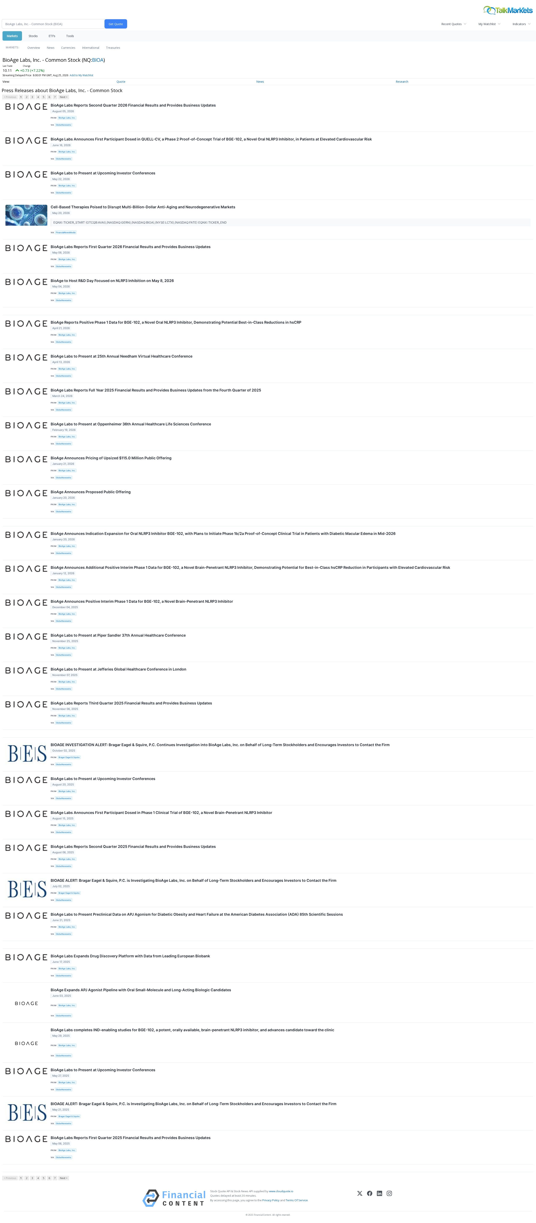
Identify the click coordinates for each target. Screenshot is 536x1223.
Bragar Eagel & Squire (69, 757)
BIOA (97, 59)
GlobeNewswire (63, 125)
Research (402, 82)
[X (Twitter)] (360, 1198)
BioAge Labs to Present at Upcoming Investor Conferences (103, 173)
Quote (121, 82)
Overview (33, 48)
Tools (70, 36)
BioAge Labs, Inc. (67, 118)
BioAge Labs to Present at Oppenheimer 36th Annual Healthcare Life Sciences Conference (131, 424)
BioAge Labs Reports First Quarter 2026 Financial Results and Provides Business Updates (131, 247)
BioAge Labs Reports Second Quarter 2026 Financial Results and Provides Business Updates (133, 105)
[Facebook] (369, 1198)
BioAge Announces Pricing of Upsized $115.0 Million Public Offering (111, 458)
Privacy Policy (271, 1200)
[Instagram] (389, 1198)
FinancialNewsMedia (65, 232)
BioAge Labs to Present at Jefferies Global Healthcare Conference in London (118, 669)
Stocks (33, 36)
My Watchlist (487, 24)
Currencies (68, 48)
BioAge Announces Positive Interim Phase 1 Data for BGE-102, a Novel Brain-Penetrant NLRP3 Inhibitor (142, 601)
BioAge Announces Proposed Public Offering (91, 492)
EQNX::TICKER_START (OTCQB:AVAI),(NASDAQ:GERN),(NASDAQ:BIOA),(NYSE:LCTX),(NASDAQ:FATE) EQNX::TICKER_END (140, 222)
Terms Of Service (297, 1200)
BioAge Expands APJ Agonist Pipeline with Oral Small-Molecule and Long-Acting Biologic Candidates (141, 990)
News (50, 48)
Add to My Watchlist (81, 75)
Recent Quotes (451, 24)
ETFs (52, 36)
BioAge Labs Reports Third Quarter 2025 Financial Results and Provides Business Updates (131, 703)
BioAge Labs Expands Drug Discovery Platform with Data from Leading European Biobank (130, 956)
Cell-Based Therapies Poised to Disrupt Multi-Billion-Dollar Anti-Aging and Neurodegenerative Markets (143, 207)
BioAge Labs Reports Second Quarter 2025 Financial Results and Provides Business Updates (133, 846)
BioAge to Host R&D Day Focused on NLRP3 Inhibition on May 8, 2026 (112, 280)
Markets (12, 36)
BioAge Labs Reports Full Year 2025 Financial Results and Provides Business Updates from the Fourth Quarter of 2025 (156, 390)
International (90, 48)
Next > (63, 97)
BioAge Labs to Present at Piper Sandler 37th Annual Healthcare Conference (118, 635)
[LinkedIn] (379, 1198)
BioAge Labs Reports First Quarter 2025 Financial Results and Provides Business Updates (131, 1137)
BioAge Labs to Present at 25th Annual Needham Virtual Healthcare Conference (121, 356)
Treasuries (113, 48)
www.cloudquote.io (281, 1191)
